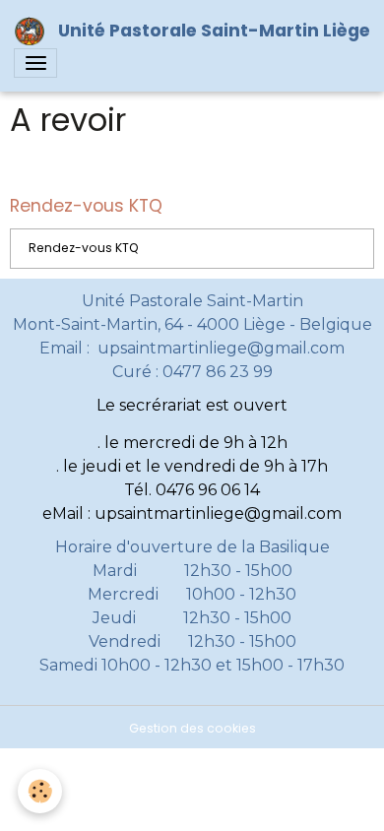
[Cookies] (40, 791)
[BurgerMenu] (35, 63)
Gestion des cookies (192, 728)
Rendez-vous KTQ (84, 247)
